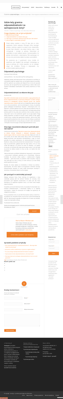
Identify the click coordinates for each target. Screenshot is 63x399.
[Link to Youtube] (57, 393)
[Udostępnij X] (6, 265)
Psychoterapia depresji (31, 356)
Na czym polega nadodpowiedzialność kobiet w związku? (19, 251)
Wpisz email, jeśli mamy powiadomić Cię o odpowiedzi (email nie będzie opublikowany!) (53, 88)
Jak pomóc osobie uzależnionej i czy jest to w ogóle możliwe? (20, 249)
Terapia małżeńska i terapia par (31, 347)
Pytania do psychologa (15, 30)
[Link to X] (53, 393)
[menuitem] (16, 7)
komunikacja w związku (12, 260)
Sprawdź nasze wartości (10, 367)
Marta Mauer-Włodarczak (29, 30)
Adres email (27, 303)
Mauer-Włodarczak (22, 260)
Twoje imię (51, 239)
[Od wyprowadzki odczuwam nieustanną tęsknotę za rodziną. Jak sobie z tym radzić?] (1, 199)
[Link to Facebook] (50, 393)
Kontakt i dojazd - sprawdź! (49, 356)
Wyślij (50, 146)
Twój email (51, 246)
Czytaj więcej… (29, 230)
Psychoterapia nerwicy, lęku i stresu (32, 353)
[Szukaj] (57, 7)
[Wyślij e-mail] (6, 270)
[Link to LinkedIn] (55, 393)
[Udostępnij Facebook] (6, 263)
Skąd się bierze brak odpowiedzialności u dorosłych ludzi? (19, 254)
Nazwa (26, 298)
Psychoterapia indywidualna (30, 349)
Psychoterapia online (28, 359)
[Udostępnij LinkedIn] (6, 268)
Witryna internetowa (28, 309)
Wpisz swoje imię (52, 78)
